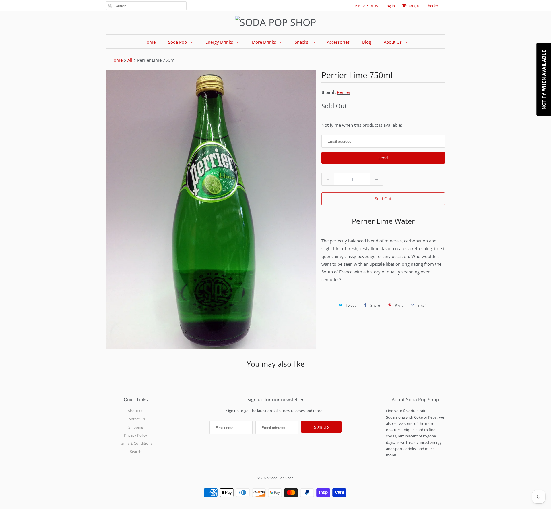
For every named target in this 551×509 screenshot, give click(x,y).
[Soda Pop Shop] (275, 22)
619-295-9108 (366, 5)
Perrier (343, 92)
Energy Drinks (219, 42)
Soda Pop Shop (281, 477)
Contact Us (135, 418)
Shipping (135, 427)
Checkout (434, 5)
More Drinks (264, 42)
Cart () (412, 5)
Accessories (338, 42)
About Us (393, 42)
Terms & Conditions (135, 443)
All (129, 60)
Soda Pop (178, 42)
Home (149, 42)
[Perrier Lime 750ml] (211, 209)
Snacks (302, 42)
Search (135, 451)
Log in (390, 5)
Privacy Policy (135, 435)
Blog (366, 42)
